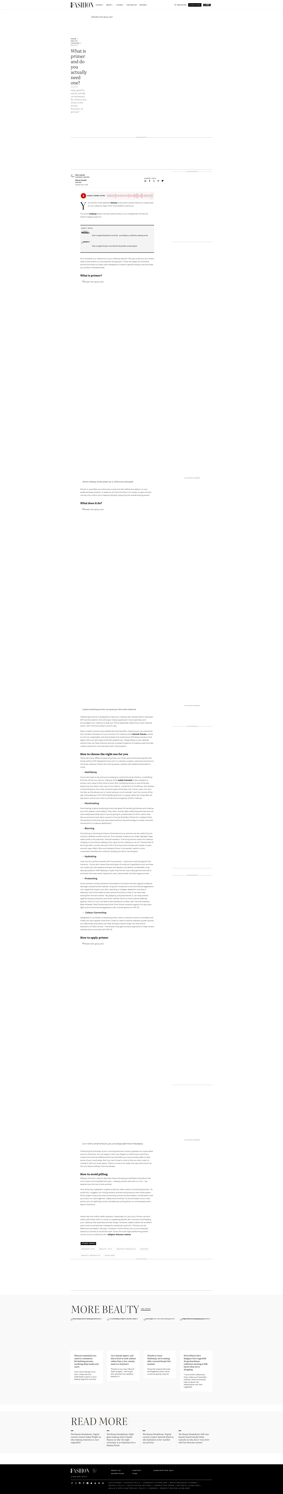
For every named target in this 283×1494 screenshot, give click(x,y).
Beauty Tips (105, 1249)
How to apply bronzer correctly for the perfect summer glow (114, 246)
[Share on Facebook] (149, 181)
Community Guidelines (155, 1483)
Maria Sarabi (81, 180)
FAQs (135, 1473)
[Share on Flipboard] (163, 181)
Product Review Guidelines (175, 1488)
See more (146, 1309)
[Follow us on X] (76, 1483)
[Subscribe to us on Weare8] (99, 1483)
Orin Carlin (80, 175)
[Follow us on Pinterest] (83, 1483)
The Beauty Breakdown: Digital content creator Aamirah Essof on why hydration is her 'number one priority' (158, 1438)
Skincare (110, 1255)
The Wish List (132, 5)
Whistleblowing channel (183, 1483)
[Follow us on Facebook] (72, 1483)
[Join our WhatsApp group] (103, 1483)
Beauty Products (91, 1255)
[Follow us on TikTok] (87, 1483)
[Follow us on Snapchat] (91, 1483)
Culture (119, 5)
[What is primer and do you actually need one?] (207, 5)
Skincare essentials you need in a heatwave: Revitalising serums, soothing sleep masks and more (86, 1361)
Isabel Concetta (124, 780)
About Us (116, 1470)
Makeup (145, 1249)
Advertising (117, 1473)
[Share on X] (154, 181)
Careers (153, 1488)
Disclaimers (115, 1483)
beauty (114, 203)
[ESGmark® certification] (93, 1471)
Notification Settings (139, 1485)
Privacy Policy (117, 1485)
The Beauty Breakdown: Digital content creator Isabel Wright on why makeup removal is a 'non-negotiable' (86, 1438)
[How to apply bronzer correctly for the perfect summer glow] (85, 246)
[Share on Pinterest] (158, 181)
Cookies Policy (132, 1483)
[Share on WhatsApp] (145, 181)
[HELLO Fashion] (82, 5)
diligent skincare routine (119, 1234)
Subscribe (194, 5)
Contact (136, 1470)
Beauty (109, 5)
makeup (93, 214)
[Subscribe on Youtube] (95, 1483)
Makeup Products (126, 1249)
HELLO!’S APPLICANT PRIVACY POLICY (127, 1488)
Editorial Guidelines (188, 1485)
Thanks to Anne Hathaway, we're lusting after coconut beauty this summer (159, 1359)
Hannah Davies (139, 734)
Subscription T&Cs (161, 1470)
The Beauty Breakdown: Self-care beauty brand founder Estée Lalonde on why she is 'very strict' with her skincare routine (194, 1438)
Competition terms (164, 1485)
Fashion (99, 5)
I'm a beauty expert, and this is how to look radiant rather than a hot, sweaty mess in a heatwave (123, 1359)
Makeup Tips (88, 1249)
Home (73, 39)
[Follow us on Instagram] (80, 1483)
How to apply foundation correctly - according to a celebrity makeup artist (120, 235)
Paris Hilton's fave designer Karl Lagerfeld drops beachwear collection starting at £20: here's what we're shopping (196, 1362)
